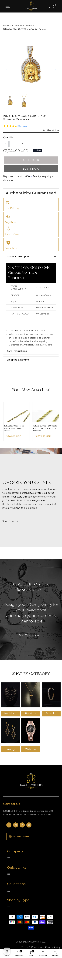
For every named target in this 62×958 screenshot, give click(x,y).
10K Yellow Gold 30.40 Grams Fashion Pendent (24, 29)
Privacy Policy (52, 947)
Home (6, 25)
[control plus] (22, 144)
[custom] (8, 824)
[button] (56, 70)
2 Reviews (22, 126)
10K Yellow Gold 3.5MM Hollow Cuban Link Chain (16, 427)
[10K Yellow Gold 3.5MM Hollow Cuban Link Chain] (16, 412)
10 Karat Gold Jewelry (22, 25)
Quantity (8, 137)
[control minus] (6, 144)
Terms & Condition (31, 947)
